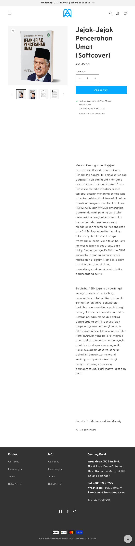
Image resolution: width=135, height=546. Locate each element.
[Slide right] (64, 94)
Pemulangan (15, 469)
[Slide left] (11, 94)
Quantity (80, 72)
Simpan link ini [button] (88, 430)
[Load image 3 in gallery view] (43, 94)
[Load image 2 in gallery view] (32, 94)
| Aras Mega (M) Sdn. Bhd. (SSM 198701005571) (77, 538)
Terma (11, 477)
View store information (92, 114)
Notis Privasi (15, 484)
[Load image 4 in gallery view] (54, 94)
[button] (10, 13)
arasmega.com (51, 538)
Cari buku (13, 462)
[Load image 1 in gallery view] (21, 94)
